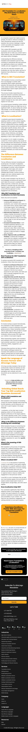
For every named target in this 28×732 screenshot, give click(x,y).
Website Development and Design (9, 688)
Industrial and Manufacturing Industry (10, 648)
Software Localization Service (8, 680)
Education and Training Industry (9, 639)
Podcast (3, 724)
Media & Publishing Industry (8, 650)
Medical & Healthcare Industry (8, 652)
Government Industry (6, 645)
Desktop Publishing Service (7, 682)
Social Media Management (7, 690)
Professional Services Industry (8, 660)
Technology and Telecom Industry (9, 663)
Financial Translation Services (8, 643)
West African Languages (7, 711)
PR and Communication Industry (9, 658)
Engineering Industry (6, 641)
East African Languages (7, 714)
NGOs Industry (5, 654)
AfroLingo (4, 366)
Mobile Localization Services (8, 677)
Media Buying (4, 693)
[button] (12, 554)
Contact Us (4, 703)
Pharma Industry (5, 656)
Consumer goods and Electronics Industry (11, 637)
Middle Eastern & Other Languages (9, 716)
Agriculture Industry (6, 635)
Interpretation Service (6, 686)
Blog (10, 4)
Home (2, 699)
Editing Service (5, 671)
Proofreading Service (6, 673)
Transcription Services (6, 684)
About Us (3, 701)
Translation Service (6, 669)
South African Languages (7, 709)
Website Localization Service (8, 675)
